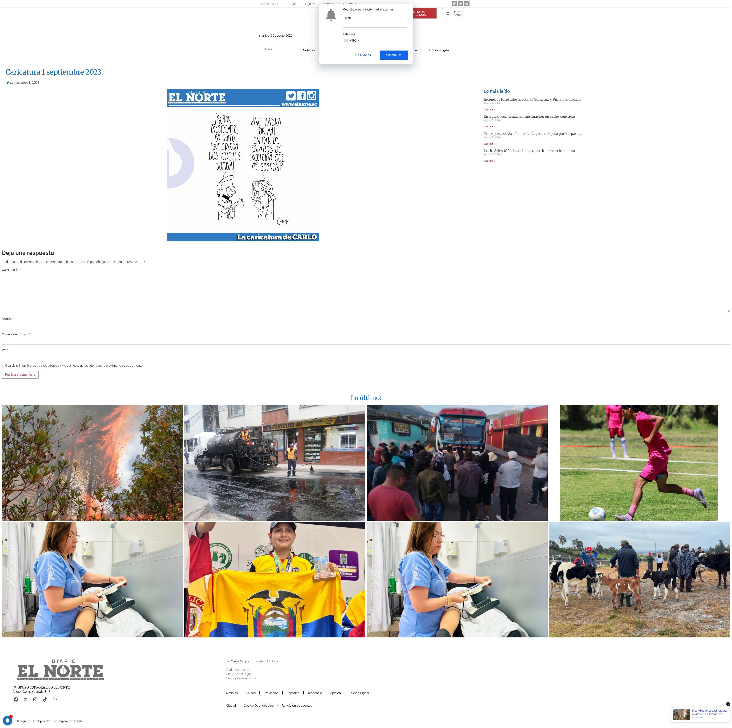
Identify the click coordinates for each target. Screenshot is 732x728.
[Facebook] (454, 3)
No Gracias (363, 55)
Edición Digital (439, 50)
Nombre (9, 318)
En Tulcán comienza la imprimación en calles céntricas (529, 116)
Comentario (11, 269)
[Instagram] (35, 699)
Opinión (415, 50)
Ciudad (251, 693)
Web (5, 350)
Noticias (309, 50)
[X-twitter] (25, 699)
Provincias (271, 693)
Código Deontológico (259, 705)
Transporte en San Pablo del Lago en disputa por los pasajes (533, 133)
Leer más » (489, 109)
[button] (343, 661)
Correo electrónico (16, 334)
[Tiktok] (45, 699)
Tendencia (314, 693)
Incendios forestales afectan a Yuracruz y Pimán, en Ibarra (532, 99)
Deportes (293, 693)
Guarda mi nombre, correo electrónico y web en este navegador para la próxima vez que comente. (74, 365)
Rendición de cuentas (297, 705)
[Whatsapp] (54, 699)
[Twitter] (460, 3)
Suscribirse (394, 55)
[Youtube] (467, 3)
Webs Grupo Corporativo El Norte (255, 661)
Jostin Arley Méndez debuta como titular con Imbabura (529, 151)
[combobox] (351, 40)
